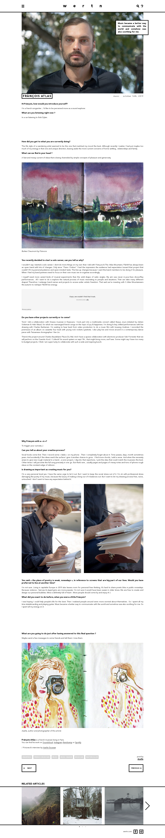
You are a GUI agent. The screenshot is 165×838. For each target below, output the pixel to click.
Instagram (58, 742)
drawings (26, 757)
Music (55, 757)
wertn (86, 5)
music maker (66, 757)
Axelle (140, 759)
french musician (42, 757)
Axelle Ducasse (49, 747)
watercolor (92, 757)
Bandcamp (67, 742)
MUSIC (116, 96)
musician (79, 757)
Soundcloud (48, 742)
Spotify (78, 742)
